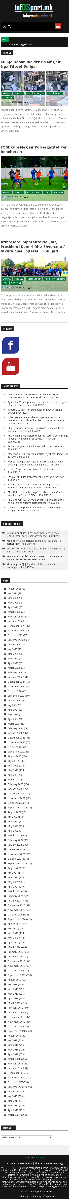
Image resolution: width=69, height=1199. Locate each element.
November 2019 (16, 965)
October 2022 (15, 802)
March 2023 (14, 779)
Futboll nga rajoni (35, 93)
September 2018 (17, 1031)
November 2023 (16, 742)
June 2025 (13, 653)
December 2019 (16, 961)
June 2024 (13, 709)
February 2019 (15, 1007)
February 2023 (15, 784)
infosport (6, 102)
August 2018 (14, 1035)
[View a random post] (4, 27)
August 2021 (14, 868)
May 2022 (13, 826)
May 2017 (13, 1105)
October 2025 (15, 635)
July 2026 (12, 593)
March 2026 (14, 611)
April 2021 (13, 886)
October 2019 (15, 970)
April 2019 (13, 998)
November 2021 (16, 854)
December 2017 (16, 1072)
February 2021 (15, 896)
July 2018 (12, 1040)
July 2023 (12, 760)
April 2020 (13, 942)
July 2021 (12, 872)
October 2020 (15, 914)
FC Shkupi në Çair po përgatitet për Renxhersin (34, 149)
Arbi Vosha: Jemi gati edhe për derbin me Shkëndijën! (36, 446)
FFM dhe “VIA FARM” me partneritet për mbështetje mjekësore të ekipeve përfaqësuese (36, 501)
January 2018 (15, 1068)
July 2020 (12, 928)
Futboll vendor (55, 93)
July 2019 (12, 984)
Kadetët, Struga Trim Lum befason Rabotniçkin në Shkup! (35, 411)
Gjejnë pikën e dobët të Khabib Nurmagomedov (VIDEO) (31, 566)
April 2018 (13, 1054)
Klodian (11, 540)
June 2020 (13, 933)
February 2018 (15, 1063)
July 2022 (12, 816)
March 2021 (14, 891)
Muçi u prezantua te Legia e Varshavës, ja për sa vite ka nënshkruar (36, 550)
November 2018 (16, 1021)
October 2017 (15, 1082)
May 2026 (13, 602)
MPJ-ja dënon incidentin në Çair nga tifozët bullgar (31, 64)
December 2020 (16, 905)
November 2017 (16, 1077)
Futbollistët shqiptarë (55, 278)
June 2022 (13, 821)
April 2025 (13, 663)
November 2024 (16, 686)
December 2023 (16, 737)
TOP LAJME (8, 97)
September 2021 (17, 863)
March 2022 (14, 835)
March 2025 (14, 667)
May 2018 (13, 1049)
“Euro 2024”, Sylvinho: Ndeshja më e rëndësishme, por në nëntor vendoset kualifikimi (33, 534)
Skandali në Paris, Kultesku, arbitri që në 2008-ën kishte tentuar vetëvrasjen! (34, 558)
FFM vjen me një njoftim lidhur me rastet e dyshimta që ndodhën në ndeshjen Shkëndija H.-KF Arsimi (38, 437)
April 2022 (13, 830)
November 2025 (16, 630)
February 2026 (15, 616)
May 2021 (13, 882)
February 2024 (15, 728)
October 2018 (15, 1026)
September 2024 (17, 695)
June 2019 (13, 989)
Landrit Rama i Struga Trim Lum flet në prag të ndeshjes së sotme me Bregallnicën (33, 396)
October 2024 (15, 691)
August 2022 (14, 812)
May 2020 (13, 937)
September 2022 (17, 807)
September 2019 (17, 975)
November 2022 (16, 798)
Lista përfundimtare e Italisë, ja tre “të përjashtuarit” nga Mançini (34, 542)
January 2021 (15, 900)
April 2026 (13, 607)
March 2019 (14, 1003)
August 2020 (14, 923)
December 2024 (16, 681)
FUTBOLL (18, 93)
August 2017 (14, 1091)
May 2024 (13, 714)
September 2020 (17, 919)
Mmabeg (12, 564)
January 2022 (15, 844)
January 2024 (15, 733)
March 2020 (14, 947)
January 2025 (15, 677)
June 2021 (13, 877)
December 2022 (16, 793)
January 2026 (15, 621)
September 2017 (17, 1086)
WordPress (26, 1163)
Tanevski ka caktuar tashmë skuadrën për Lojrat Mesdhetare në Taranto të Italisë (34, 486)
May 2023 (13, 770)
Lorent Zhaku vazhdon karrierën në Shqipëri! (31, 469)
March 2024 (14, 723)
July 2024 (12, 705)
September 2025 (17, 639)
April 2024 (13, 719)
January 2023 (15, 788)
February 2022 (15, 840)
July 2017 (12, 1096)
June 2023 (13, 765)
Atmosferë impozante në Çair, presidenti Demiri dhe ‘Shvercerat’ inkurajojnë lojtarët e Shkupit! (33, 246)
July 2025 (12, 649)
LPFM (47, 192)
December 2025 (16, 625)
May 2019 (13, 993)
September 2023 (17, 751)
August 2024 (14, 700)
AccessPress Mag (53, 1163)
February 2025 (15, 672)
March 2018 (14, 1058)
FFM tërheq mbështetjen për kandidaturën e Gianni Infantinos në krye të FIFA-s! (35, 494)
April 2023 (13, 774)
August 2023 (14, 756)
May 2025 (13, 658)
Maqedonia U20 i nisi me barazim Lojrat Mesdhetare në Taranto (38, 455)
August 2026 (14, 588)
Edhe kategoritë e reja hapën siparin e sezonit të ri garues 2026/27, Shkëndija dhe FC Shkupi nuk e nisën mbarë (36, 420)
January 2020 (15, 956)
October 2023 (15, 747)
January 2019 (15, 1012)
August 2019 (14, 979)
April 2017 (13, 1110)
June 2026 (13, 598)
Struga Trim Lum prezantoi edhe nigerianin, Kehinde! (36, 476)
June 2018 (13, 1045)
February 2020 (15, 951)
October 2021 (15, 858)
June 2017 (13, 1100)
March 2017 (14, 1114)
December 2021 (16, 849)
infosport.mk (8, 287)
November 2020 (16, 909)
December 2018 (16, 1017)
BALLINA (7, 93)
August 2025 (14, 644)
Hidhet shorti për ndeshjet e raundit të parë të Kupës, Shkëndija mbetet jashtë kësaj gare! (36, 463)
